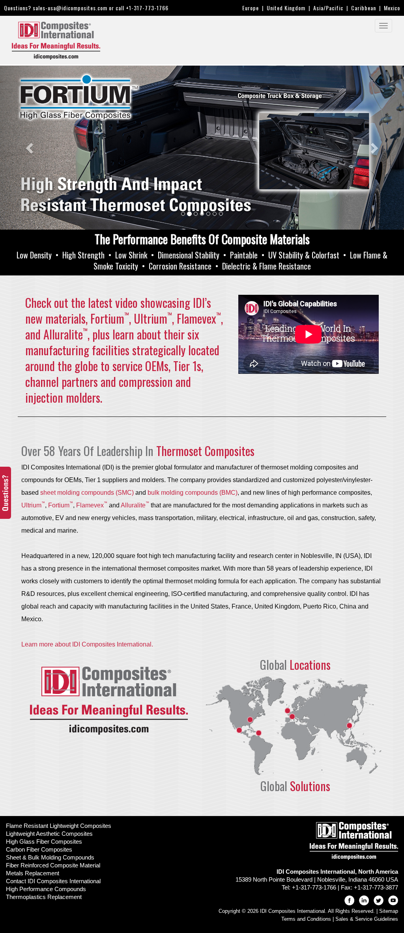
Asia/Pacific (328, 8)
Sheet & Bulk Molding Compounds (50, 857)
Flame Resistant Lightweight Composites (58, 825)
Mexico (392, 8)
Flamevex (91, 505)
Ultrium (33, 505)
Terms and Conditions (306, 919)
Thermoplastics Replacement (44, 896)
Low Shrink (131, 255)
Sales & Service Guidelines (366, 919)
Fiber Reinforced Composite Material (53, 865)
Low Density (34, 255)
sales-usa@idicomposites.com (70, 8)
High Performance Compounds (46, 889)
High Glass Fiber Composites (44, 841)
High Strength (83, 255)
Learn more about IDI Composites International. (87, 644)
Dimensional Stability (188, 255)
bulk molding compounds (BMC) (193, 492)
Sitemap (388, 911)
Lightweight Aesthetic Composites (49, 833)
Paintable (244, 255)
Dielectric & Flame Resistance (266, 266)
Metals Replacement (32, 873)
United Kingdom (286, 8)
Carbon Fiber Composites (39, 849)
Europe (250, 8)
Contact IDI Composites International (53, 881)
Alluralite (135, 505)
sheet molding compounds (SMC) (87, 492)
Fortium (60, 505)
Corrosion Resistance (180, 266)
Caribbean (363, 8)
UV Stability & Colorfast (303, 255)
